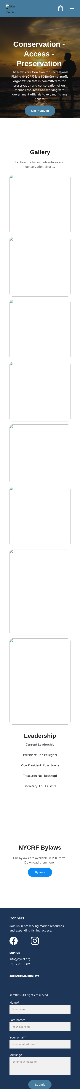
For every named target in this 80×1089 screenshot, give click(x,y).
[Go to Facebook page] (13, 941)
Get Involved (40, 111)
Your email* (17, 1037)
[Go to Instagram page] (35, 941)
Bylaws (40, 872)
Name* (14, 1002)
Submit (40, 1084)
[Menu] (72, 8)
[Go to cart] (60, 8)
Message (15, 1055)
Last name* (17, 1020)
